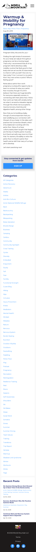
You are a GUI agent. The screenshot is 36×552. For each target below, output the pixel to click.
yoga (5, 473)
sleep (5, 412)
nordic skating (8, 336)
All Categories (8, 180)
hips (9, 29)
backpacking (8, 214)
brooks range (8, 226)
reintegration (8, 378)
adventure (7, 188)
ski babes (6, 408)
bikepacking (7, 218)
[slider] (18, 48)
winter (5, 461)
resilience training (10, 382)
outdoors (6, 347)
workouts (7, 465)
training (6, 439)
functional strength (10, 283)
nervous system (9, 332)
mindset (6, 317)
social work (7, 416)
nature (6, 325)
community (7, 241)
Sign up (18, 166)
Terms (18, 537)
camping (6, 233)
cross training (8, 249)
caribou (6, 237)
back (5, 29)
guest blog (7, 287)
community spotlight (11, 245)
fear (5, 275)
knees (5, 306)
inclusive (6, 298)
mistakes (6, 321)
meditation (7, 309)
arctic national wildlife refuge (14, 203)
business (6, 230)
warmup (6, 454)
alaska (5, 192)
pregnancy (25, 29)
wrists (5, 469)
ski (4, 404)
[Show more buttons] (31, 48)
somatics (6, 420)
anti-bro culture (9, 199)
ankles (5, 195)
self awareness (8, 397)
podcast (6, 366)
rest (5, 385)
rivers (5, 389)
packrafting (7, 351)
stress (5, 423)
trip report (7, 446)
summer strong (9, 431)
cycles (5, 252)
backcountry (8, 210)
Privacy (18, 541)
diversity (6, 256)
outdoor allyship (9, 344)
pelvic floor (15, 29)
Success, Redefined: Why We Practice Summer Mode (17, 501)
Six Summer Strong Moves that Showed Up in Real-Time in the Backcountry (17, 487)
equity (5, 268)
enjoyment (7, 264)
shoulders (7, 401)
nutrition (6, 340)
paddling (6, 355)
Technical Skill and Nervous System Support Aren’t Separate (16, 514)
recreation (7, 374)
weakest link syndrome (12, 458)
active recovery (9, 184)
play (4, 363)
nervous (6, 328)
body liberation (9, 222)
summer (6, 427)
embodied (7, 260)
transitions (7, 442)
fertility (6, 279)
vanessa (6, 450)
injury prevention (9, 302)
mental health (8, 313)
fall (4, 271)
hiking (5, 290)
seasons (6, 393)
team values (8, 435)
